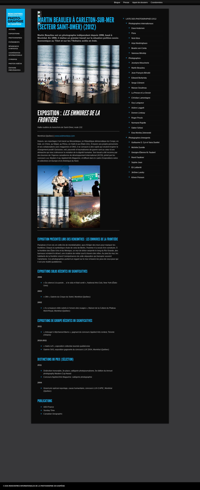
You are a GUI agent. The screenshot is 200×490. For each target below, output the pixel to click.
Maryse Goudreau (139, 88)
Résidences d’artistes (14, 47)
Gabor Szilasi (137, 128)
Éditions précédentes (14, 69)
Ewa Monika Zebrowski (141, 133)
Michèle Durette (138, 147)
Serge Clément (137, 83)
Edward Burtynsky (139, 78)
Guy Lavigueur (137, 103)
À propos (13, 59)
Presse (126, 2)
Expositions (14, 33)
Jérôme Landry (137, 172)
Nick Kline (135, 38)
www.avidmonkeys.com (65, 136)
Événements (14, 42)
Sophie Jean (136, 162)
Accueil (12, 29)
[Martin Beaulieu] (53, 181)
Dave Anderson (138, 28)
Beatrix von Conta (139, 48)
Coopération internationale (15, 54)
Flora (133, 33)
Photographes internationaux (141, 23)
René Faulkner (137, 157)
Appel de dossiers (140, 2)
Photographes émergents (139, 138)
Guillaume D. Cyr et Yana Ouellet (145, 142)
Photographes (15, 38)
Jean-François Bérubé (140, 73)
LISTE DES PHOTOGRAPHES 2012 (141, 19)
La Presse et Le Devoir (141, 93)
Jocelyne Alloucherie (140, 63)
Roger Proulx (137, 118)
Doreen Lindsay (138, 113)
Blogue (117, 2)
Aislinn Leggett (137, 108)
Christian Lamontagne (140, 98)
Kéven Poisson (137, 177)
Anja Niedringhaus (139, 43)
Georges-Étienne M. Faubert (143, 152)
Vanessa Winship (138, 53)
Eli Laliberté (136, 167)
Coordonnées (156, 2)
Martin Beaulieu (138, 68)
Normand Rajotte (138, 123)
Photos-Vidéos (15, 63)
